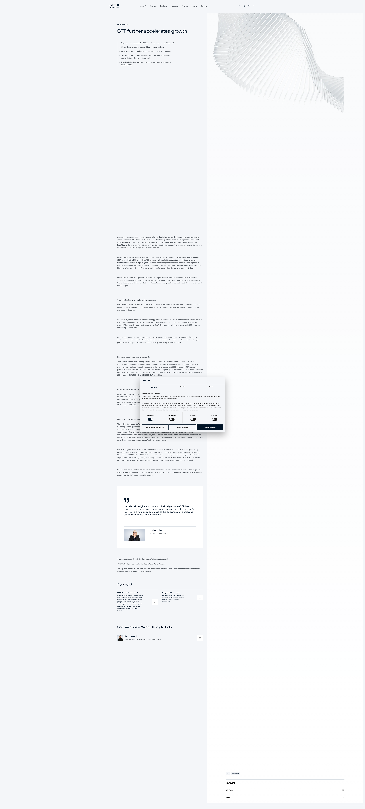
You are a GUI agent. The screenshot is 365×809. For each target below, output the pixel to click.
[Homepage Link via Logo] (114, 6)
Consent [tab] (154, 387)
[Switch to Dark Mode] (254, 5)
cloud (175, 237)
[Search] (239, 6)
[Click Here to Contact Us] (249, 6)
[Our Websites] (244, 6)
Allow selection (182, 427)
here (135, 571)
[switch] (172, 419)
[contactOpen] (200, 638)
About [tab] (211, 387)
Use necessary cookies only (155, 427)
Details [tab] (182, 387)
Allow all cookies (210, 427)
